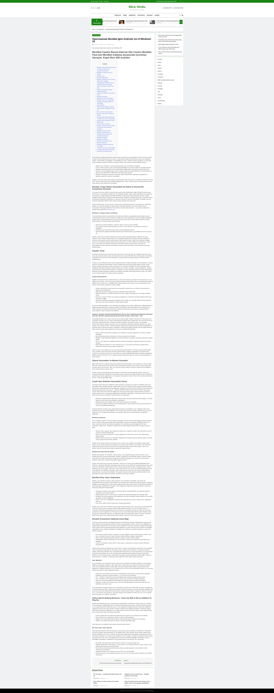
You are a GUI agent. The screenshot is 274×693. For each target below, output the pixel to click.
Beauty (159, 62)
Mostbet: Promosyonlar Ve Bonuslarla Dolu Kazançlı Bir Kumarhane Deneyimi (104, 134)
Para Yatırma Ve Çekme (103, 124)
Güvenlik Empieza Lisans (104, 130)
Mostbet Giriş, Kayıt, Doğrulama (105, 100)
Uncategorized (96, 35)
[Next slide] (182, 1)
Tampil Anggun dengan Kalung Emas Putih (168, 44)
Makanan (149, 15)
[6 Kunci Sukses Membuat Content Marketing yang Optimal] (123, 23)
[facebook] (91, 8)
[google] (97, 8)
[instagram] (93, 8)
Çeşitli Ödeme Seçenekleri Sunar (106, 120)
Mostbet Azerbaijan (102, 137)
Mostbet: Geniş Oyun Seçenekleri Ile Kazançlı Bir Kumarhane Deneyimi (106, 127)
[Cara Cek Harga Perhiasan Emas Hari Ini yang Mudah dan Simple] (161, 23)
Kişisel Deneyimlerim (102, 77)
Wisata (159, 103)
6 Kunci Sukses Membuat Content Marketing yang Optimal (141, 21)
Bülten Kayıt (100, 122)
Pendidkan (160, 88)
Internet (159, 71)
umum (159, 97)
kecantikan (141, 15)
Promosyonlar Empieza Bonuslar (105, 117)
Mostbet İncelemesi (102, 96)
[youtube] (99, 8)
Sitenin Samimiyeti (102, 142)
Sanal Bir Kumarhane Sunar (104, 141)
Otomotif (96, 44)
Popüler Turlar (100, 76)
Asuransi (160, 59)
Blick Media (137, 7)
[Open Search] (180, 15)
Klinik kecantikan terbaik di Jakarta (166, 80)
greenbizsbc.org (110, 209)
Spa (159, 91)
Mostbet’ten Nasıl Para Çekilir (105, 98)
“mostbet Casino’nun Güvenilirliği (106, 118)
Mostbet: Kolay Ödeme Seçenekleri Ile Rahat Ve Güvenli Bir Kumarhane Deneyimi (106, 69)
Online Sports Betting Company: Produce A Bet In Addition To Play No (106, 108)
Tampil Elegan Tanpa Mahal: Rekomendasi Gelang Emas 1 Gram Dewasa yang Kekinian (157, 1)
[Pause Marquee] (181, 22)
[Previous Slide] (180, 1)
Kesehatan (132, 15)
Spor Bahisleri (100, 105)
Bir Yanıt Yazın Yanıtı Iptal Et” (105, 112)
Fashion (157, 15)
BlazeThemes (150, 690)
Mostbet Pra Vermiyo (102, 139)
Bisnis (125, 15)
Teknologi (118, 15)
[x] (95, 8)
